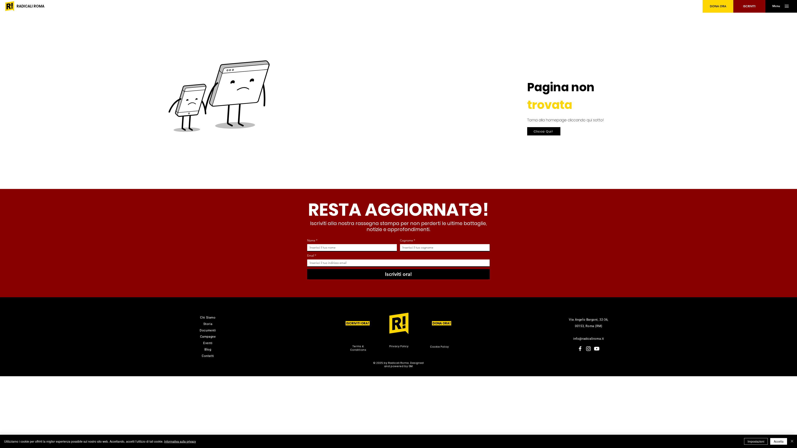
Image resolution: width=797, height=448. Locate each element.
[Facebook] (580, 349)
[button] (776, 6)
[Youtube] (597, 349)
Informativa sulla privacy (180, 441)
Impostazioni (756, 441)
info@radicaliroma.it (588, 339)
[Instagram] (588, 349)
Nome (312, 240)
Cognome (407, 240)
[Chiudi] (792, 441)
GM (411, 366)
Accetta (779, 441)
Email (311, 255)
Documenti (208, 330)
